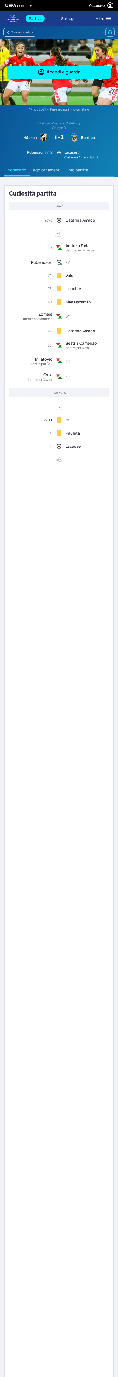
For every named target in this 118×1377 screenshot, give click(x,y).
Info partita (77, 170)
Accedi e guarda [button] (63, 72)
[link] (35, 18)
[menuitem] (40, 18)
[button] (102, 18)
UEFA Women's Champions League (12, 18)
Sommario (17, 170)
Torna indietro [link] (22, 32)
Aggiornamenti (47, 170)
